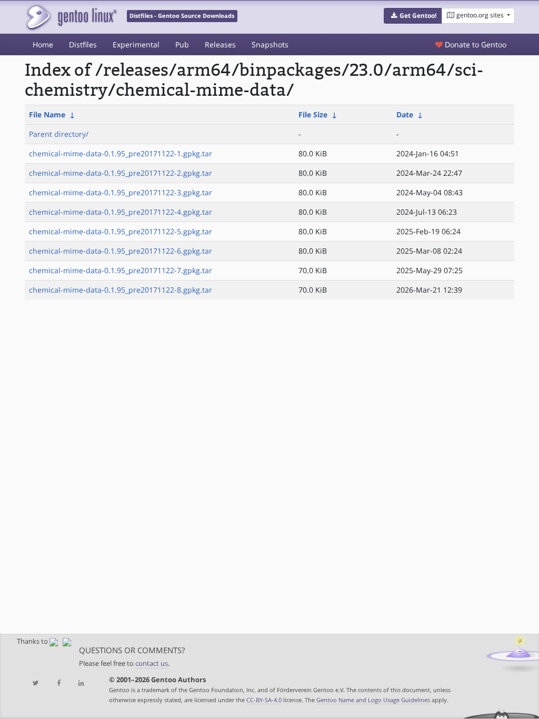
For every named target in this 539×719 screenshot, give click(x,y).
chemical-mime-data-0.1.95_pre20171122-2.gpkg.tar (120, 173)
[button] (413, 16)
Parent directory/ (58, 134)
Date (404, 114)
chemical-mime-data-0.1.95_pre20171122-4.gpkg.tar (120, 212)
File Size (312, 114)
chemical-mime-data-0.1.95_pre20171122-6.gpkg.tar (120, 251)
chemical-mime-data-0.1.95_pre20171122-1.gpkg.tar (120, 153)
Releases (220, 44)
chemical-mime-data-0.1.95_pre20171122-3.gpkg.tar (120, 192)
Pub (182, 44)
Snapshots (270, 44)
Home (43, 44)
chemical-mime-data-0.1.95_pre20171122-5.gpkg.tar (120, 231)
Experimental (136, 44)
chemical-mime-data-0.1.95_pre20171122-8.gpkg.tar (120, 290)
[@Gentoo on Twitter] (36, 683)
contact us (151, 663)
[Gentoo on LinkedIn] (81, 683)
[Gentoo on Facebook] (58, 683)
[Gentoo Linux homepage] (71, 17)
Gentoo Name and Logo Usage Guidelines (373, 700)
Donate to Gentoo (474, 44)
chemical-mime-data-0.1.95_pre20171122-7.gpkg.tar (120, 270)
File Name (47, 114)
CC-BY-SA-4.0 (264, 700)
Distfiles (83, 44)
